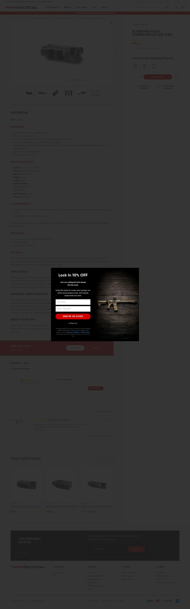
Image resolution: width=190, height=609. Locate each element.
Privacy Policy (86, 332)
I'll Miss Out (73, 323)
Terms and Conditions (73, 332)
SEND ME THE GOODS (73, 316)
